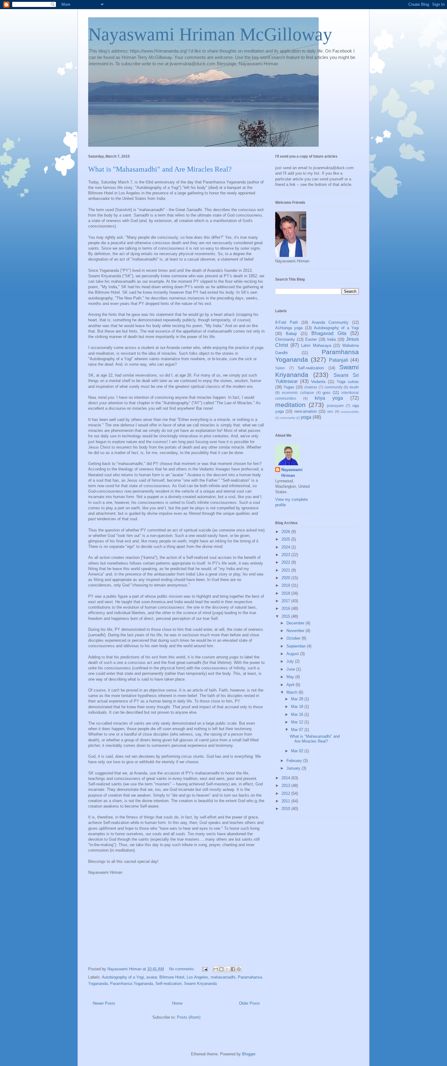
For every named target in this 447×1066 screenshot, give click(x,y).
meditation (290, 404)
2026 (286, 531)
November (296, 630)
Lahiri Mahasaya (316, 345)
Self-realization (168, 983)
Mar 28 (297, 699)
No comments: (182, 969)
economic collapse (298, 393)
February (294, 760)
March (292, 692)
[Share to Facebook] (233, 969)
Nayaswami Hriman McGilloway (210, 34)
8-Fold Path (286, 322)
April (291, 684)
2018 (286, 593)
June (291, 669)
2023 (286, 554)
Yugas (288, 387)
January (294, 768)
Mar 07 (297, 729)
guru (326, 392)
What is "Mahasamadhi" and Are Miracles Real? (160, 169)
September (296, 646)
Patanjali (338, 360)
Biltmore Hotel (171, 977)
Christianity (285, 339)
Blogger (248, 1054)
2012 (286, 793)
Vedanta (318, 381)
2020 (286, 578)
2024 (286, 547)
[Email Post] (204, 969)
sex (330, 411)
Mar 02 (297, 751)
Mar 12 (297, 722)
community (333, 387)
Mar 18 (297, 706)
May (290, 677)
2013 (286, 785)
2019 (286, 585)
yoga (306, 417)
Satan (280, 368)
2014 (286, 778)
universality (287, 417)
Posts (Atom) (188, 1017)
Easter (311, 339)
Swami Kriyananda (200, 983)
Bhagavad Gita (328, 333)
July (290, 661)
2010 (286, 808)
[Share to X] (227, 969)
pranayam (335, 406)
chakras (310, 387)
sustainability (350, 411)
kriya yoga (329, 398)
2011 (286, 801)
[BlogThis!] (221, 969)
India (331, 339)
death (354, 387)
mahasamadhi (223, 977)
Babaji (291, 333)
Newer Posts (104, 1003)
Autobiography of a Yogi (123, 977)
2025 (286, 539)
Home (177, 1003)
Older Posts (249, 1003)
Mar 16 (297, 714)
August (293, 653)
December (296, 623)
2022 (286, 562)
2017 (286, 601)
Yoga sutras (348, 381)
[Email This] (216, 969)
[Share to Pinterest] (239, 969)
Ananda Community (330, 322)
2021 (286, 570)
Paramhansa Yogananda (131, 983)
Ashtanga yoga (289, 328)
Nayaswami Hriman (292, 472)
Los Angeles (197, 977)
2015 (286, 616)
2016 (286, 608)
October (294, 638)
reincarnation (305, 411)
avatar (151, 977)
